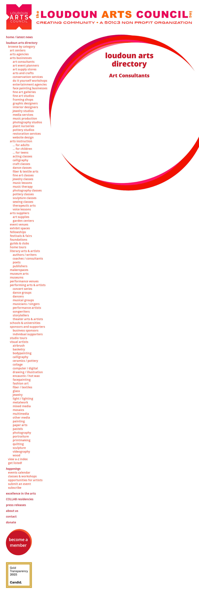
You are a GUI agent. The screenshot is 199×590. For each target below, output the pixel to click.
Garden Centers (23, 221)
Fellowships (18, 232)
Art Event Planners (26, 65)
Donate (11, 522)
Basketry (19, 349)
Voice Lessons (22, 209)
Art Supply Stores (24, 69)
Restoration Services (27, 134)
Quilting (18, 444)
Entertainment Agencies (30, 84)
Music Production (25, 118)
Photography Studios (27, 122)
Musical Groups (23, 300)
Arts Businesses (21, 58)
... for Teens (20, 152)
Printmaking (21, 440)
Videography (21, 451)
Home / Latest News (19, 37)
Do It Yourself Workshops (30, 81)
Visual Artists (19, 342)
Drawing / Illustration (28, 372)
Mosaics (18, 410)
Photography (22, 433)
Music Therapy (23, 187)
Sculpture (19, 448)
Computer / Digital (25, 368)
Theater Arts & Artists (28, 319)
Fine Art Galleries (24, 92)
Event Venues (19, 224)
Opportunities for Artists (25, 480)
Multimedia (21, 414)
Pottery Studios (23, 130)
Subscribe (14, 488)
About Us (12, 511)
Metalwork (20, 402)
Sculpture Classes (24, 198)
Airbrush (19, 345)
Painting (19, 421)
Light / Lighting (23, 398)
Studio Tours (18, 338)
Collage (18, 364)
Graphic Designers (25, 103)
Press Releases (16, 505)
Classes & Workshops (22, 476)
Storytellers (21, 315)
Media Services (23, 115)
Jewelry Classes (23, 179)
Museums (16, 277)
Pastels (18, 429)
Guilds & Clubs (19, 243)
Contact (11, 516)
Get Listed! (15, 463)
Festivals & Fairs (21, 236)
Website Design (23, 137)
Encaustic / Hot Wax (26, 376)
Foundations (18, 240)
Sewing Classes (23, 202)
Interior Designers (25, 107)
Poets (17, 262)
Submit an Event (19, 484)
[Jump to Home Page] (99, 17)
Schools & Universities (25, 323)
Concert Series (22, 289)
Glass (16, 391)
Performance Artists (27, 308)
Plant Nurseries (23, 126)
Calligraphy (20, 160)
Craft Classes (21, 164)
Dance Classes (22, 168)
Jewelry (18, 395)
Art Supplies (21, 217)
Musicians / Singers (26, 304)
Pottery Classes (23, 194)
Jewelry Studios (23, 111)
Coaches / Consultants (28, 258)
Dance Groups (22, 292)
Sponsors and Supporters (27, 327)
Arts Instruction (21, 141)
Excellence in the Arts (21, 493)
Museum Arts (19, 274)
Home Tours (18, 247)
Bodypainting (22, 353)
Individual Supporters (28, 334)
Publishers (20, 266)
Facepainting (22, 380)
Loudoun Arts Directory (21, 43)
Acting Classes (22, 156)
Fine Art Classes (23, 175)
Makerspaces (19, 270)
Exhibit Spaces (20, 228)
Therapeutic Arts (24, 205)
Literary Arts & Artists (25, 251)
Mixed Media (22, 406)
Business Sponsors (25, 330)
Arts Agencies (19, 54)
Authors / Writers (25, 255)
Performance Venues (24, 281)
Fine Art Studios (23, 96)
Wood (16, 455)
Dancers (18, 296)
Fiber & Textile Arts (25, 171)
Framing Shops (23, 99)
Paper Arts (20, 425)
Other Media (21, 417)
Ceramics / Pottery (25, 361)
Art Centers (17, 50)
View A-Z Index (18, 459)
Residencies (19, 499)
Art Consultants (24, 62)
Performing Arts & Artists (28, 285)
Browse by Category (21, 46)
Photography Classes (27, 190)
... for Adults (21, 145)
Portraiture (21, 436)
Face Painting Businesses (30, 88)
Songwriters (21, 311)
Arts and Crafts (23, 73)
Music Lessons (22, 183)
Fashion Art (21, 383)
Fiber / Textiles (22, 387)
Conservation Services (28, 77)
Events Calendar (19, 472)
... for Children (22, 149)
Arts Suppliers (19, 213)
